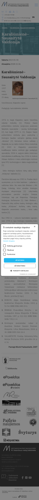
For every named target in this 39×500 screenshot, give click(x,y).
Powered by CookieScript (28, 274)
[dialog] (19, 250)
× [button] (34, 226)
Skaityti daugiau (9, 241)
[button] (19, 271)
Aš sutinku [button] (19, 260)
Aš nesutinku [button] (19, 266)
